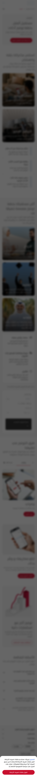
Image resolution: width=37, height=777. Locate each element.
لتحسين (32, 759)
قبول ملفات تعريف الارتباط (18, 772)
